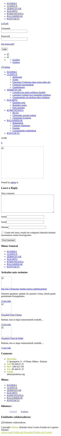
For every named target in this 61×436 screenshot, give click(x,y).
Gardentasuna (18, 87)
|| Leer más (6, 301)
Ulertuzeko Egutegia (21, 118)
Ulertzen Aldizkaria (21, 125)
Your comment (7, 193)
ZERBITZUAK (14, 8)
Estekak (16, 128)
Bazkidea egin (18, 102)
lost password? (7, 44)
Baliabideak (17, 123)
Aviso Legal (6, 432)
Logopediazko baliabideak (24, 130)
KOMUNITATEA (15, 13)
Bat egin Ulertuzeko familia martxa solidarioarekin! (24, 289)
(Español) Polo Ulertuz (11, 315)
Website (4, 227)
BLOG (15, 113)
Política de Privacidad (23, 432)
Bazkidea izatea (19, 105)
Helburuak (17, 77)
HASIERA (12, 3)
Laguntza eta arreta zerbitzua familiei (28, 92)
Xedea (15, 79)
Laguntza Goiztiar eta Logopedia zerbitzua (31, 95)
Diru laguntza (18, 107)
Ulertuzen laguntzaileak (23, 85)
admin (13, 182)
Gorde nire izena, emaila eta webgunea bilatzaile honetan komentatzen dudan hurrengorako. (28, 233)
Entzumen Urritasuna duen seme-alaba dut (31, 82)
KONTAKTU (13, 19)
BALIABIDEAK (15, 16)
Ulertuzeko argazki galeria (24, 115)
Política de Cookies (43, 432)
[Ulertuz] (5, 67)
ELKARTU (12, 11)
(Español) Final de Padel (12, 338)
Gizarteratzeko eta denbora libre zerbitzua (31, 97)
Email (3, 222)
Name (4, 217)
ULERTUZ (12, 6)
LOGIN (4, 23)
